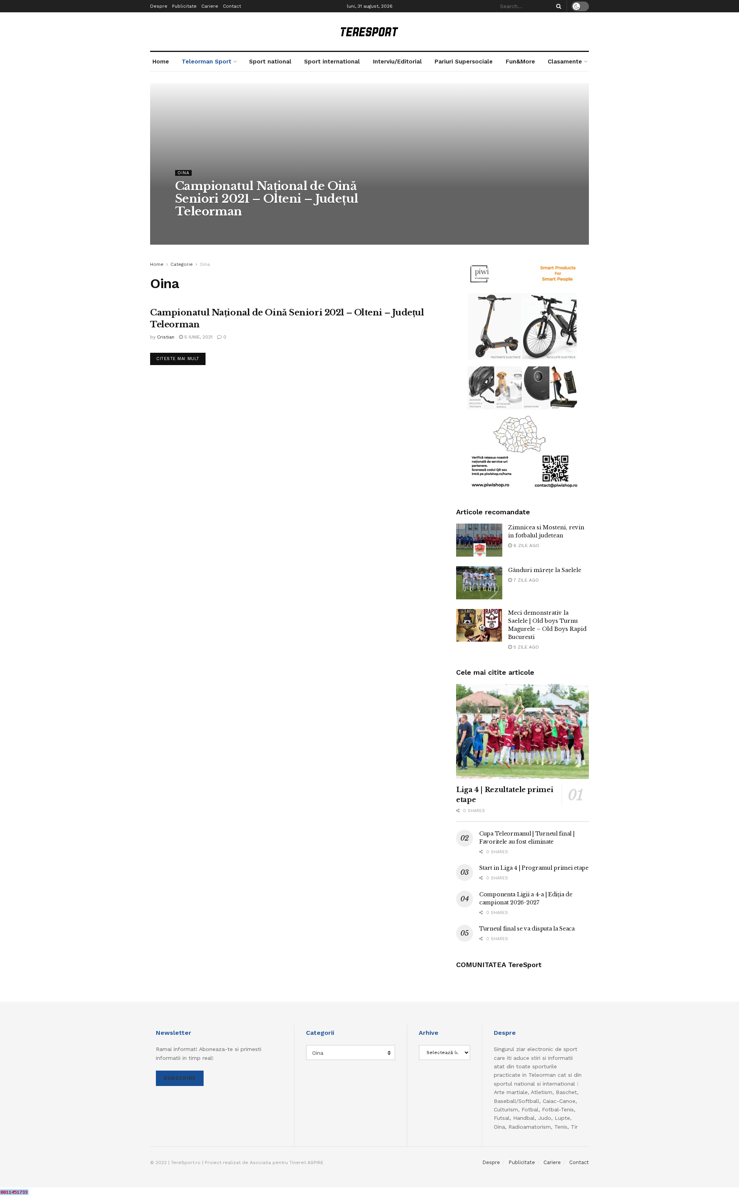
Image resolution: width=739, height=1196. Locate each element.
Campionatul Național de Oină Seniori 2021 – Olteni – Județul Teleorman (266, 199)
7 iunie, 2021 (222, 227)
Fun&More (520, 61)
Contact (232, 6)
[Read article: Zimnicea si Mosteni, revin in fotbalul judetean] (479, 540)
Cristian (190, 227)
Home (160, 61)
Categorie (182, 264)
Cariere (209, 6)
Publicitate (184, 6)
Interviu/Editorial (397, 61)
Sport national (270, 61)
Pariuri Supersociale (464, 61)
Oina (183, 172)
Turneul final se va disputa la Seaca (527, 928)
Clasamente (565, 61)
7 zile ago (525, 580)
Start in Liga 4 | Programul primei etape (534, 867)
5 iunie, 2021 (197, 337)
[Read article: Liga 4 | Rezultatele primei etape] (522, 731)
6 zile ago (525, 545)
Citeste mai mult (181, 358)
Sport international (332, 61)
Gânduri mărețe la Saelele (544, 570)
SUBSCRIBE (180, 1078)
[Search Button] (557, 6)
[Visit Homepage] (369, 32)
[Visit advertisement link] (522, 375)
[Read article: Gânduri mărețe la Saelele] (479, 582)
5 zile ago (525, 647)
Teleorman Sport (206, 61)
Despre (158, 6)
